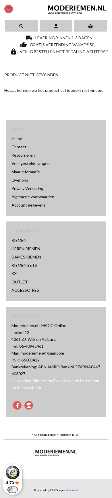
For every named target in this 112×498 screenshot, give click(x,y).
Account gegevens (28, 205)
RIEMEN (18, 240)
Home (16, 138)
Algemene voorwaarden (32, 196)
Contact (18, 146)
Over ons (19, 180)
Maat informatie (25, 171)
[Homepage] (77, 9)
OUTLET (19, 281)
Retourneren (23, 155)
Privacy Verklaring (27, 188)
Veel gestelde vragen (30, 163)
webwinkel (70, 490)
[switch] (12, 490)
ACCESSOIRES (25, 290)
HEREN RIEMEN (25, 248)
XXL (15, 273)
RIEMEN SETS (24, 265)
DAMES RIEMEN (26, 256)
